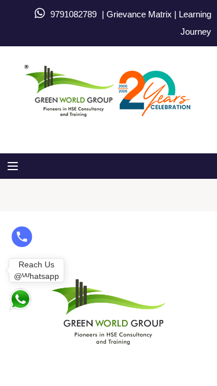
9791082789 (73, 14)
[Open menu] (14, 166)
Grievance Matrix (139, 14)
